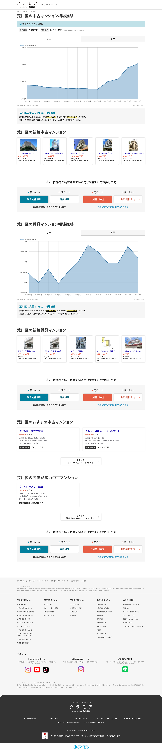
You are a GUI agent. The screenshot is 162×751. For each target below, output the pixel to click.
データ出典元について (138, 105)
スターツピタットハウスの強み (133, 626)
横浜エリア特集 (49, 615)
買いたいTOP (48, 604)
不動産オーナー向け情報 (132, 719)
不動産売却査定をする (24, 608)
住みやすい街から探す (51, 608)
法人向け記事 (101, 634)
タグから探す (127, 623)
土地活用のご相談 (103, 608)
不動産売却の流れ (23, 643)
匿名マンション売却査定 (25, 623)
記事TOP (126, 608)
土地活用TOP (101, 604)
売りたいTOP (21, 604)
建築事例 (100, 615)
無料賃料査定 (128, 199)
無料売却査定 (97, 199)
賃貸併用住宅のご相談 (104, 612)
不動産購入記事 (49, 612)
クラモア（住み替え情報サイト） (26, 581)
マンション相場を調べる (131, 612)
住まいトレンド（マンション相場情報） (68, 723)
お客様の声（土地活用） (104, 637)
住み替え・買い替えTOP (131, 604)
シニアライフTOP (129, 615)
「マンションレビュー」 (94, 588)
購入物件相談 (34, 199)
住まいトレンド (43, 581)
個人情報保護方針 (30, 719)
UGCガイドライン (81, 719)
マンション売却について (25, 626)
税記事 (99, 630)
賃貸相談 (64, 199)
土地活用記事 (101, 623)
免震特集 (100, 619)
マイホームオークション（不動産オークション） (25, 635)
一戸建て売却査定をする (25, 615)
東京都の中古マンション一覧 (59, 581)
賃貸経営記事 (101, 626)
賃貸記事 (73, 615)
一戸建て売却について (24, 630)
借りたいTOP (74, 604)
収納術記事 (74, 612)
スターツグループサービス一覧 (107, 719)
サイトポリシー (55, 719)
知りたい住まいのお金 (130, 619)
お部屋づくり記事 (76, 608)
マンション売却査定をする (25, 612)
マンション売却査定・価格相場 (94, 723)
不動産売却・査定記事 (24, 639)
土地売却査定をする (23, 619)
